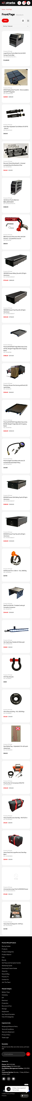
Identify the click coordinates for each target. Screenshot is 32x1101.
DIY (3, 997)
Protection (5, 1003)
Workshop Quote (7, 965)
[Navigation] (28, 3)
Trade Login (5, 1037)
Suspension (5, 1011)
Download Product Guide (9, 968)
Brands (4, 960)
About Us (4, 971)
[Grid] (23, 21)
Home (3, 9)
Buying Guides (6, 946)
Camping (5, 995)
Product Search (6, 954)
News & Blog (5, 974)
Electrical (5, 1000)
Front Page (9, 9)
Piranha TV (5, 976)
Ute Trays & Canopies (8, 1014)
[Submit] (28, 1054)
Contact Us (5, 979)
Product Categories (8, 952)
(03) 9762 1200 (15, 1066)
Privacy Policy (6, 1035)
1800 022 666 (11, 1064)
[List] (28, 21)
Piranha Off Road (7, 51)
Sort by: (5, 26)
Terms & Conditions (8, 1029)
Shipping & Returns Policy (10, 1026)
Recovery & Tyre (7, 1006)
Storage (4, 1009)
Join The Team (6, 982)
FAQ (3, 957)
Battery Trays (6, 992)
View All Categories (8, 1017)
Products (4, 949)
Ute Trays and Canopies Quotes (11, 963)
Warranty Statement (8, 1032)
